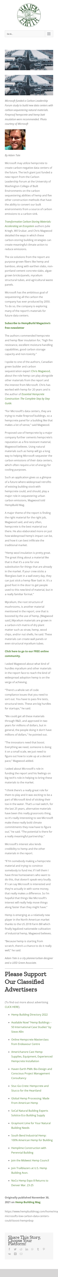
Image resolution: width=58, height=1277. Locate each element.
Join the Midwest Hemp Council (30, 1160)
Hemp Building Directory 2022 (29, 1014)
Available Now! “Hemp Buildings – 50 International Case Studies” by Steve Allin (31, 1027)
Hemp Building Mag (27, 1202)
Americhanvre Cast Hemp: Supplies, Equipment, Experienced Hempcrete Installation (32, 1056)
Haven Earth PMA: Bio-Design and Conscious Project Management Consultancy (31, 1073)
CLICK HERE (12, 1007)
